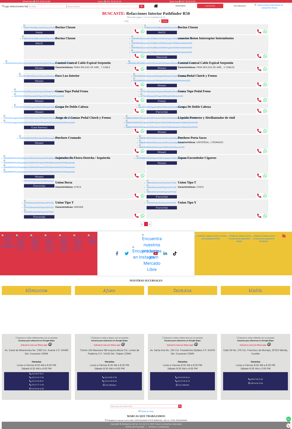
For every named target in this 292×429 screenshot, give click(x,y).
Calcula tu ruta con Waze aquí (34, 345)
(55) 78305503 (183, 385)
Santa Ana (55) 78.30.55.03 (182, 1)
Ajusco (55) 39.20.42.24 (109, 1)
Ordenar (164, 21)
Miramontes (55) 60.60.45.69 (36, 1)
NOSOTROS (180, 6)
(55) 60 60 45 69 (37, 389)
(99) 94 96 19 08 (256, 383)
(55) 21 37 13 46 (37, 385)
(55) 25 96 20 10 (183, 381)
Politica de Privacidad (134, 427)
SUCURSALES (240, 6)
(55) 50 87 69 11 (37, 374)
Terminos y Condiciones (158, 427)
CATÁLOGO (210, 6)
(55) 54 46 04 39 (110, 381)
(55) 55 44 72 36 (37, 377)
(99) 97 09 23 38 (256, 379)
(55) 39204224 (110, 385)
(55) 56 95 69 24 (183, 377)
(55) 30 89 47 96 (110, 377)
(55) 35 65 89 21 (37, 381)
